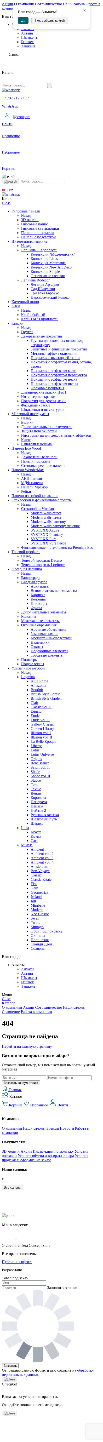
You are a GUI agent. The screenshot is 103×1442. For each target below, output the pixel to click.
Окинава (38, 935)
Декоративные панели (39, 457)
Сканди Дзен (41, 944)
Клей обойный (33, 315)
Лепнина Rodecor (35, 280)
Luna (25, 828)
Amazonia (38, 685)
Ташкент (28, 46)
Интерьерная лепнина (29, 241)
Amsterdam (39, 866)
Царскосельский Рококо (50, 297)
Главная (15, 1090)
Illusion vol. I (41, 733)
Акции (7, 4)
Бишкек (27, 42)
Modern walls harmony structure (55, 526)
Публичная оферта (17, 1262)
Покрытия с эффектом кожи (53, 371)
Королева (38, 797)
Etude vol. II (40, 720)
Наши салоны (74, 4)
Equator (37, 711)
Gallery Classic (42, 724)
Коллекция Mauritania (48, 263)
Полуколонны (32, 664)
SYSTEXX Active (45, 530)
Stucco (36, 780)
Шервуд (37, 823)
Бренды (52, 1128)
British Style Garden (46, 698)
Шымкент (29, 37)
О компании (24, 4)
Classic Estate (41, 879)
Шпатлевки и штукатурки (42, 409)
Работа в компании (36, 1012)
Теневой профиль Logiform (43, 565)
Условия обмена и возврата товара (46, 1156)
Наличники (40, 642)
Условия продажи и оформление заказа (45, 1158)
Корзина (15, 1105)
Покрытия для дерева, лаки (43, 401)
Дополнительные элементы (43, 612)
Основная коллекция (48, 276)
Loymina (28, 677)
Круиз (36, 836)
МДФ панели (32, 483)
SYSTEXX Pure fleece (48, 543)
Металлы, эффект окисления (54, 353)
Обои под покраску (47, 931)
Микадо (37, 927)
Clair (34, 703)
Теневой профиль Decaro (41, 560)
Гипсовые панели (25, 211)
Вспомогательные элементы (54, 591)
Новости (67, 1128)
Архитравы (40, 586)
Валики (27, 422)
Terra (35, 785)
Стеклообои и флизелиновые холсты (41, 500)
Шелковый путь (44, 819)
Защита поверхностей (39, 431)
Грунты (27, 332)
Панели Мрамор (34, 487)
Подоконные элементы (49, 651)
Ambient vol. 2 (42, 854)
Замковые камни (44, 634)
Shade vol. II (40, 776)
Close (6, 203)
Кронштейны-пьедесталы (51, 638)
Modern (37, 910)
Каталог (8, 1003)
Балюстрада (30, 578)
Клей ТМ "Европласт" (39, 319)
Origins (36, 759)
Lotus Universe (42, 754)
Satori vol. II (40, 767)
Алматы (27, 969)
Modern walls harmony (48, 522)
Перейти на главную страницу (27, 1046)
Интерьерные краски (38, 397)
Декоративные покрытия (41, 336)
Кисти (26, 440)
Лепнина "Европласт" (39, 250)
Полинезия (40, 940)
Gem (34, 888)
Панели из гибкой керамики (34, 496)
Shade (35, 772)
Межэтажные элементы (40, 621)
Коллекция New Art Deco (51, 267)
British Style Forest (45, 694)
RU (4, 190)
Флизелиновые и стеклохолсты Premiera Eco (57, 547)
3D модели (11, 1151)
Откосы (37, 647)
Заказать (10, 1366)
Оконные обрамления (39, 625)
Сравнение (11, 1012)
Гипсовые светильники (40, 228)
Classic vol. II (41, 707)
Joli (33, 901)
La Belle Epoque (43, 741)
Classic (36, 875)
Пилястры (39, 603)
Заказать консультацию (21, 1083)
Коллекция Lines (44, 259)
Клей (15, 306)
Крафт (36, 832)
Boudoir (37, 690)
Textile (36, 789)
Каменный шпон (25, 302)
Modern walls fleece (46, 517)
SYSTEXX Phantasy (47, 534)
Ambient (37, 849)
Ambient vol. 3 (42, 858)
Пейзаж (37, 806)
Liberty (36, 746)
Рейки (26, 491)
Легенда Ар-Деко (45, 284)
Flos (34, 884)
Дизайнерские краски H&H (43, 392)
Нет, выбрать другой (50, 20)
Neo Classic (40, 914)
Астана (27, 33)
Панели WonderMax (27, 470)
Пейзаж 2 (38, 810)
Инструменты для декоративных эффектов (56, 435)
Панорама (39, 802)
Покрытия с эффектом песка (54, 379)
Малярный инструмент (30, 414)
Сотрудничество (48, 4)
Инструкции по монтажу (53, 1151)
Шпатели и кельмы (36, 444)
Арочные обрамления (48, 629)
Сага (34, 841)
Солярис (38, 948)
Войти (62, 1105)
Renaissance (40, 763)
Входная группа (34, 582)
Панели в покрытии (37, 233)
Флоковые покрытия (47, 388)
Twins (35, 923)
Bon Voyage (40, 871)
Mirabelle (38, 905)
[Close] (9, 1379)
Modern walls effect (46, 513)
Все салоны (12, 1187)
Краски (17, 323)
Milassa (27, 845)
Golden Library (42, 729)
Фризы (36, 608)
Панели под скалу (36, 461)
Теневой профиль (25, 552)
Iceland (36, 897)
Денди (36, 793)
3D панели (30, 220)
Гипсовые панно (34, 224)
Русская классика (45, 815)
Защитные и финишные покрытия (59, 349)
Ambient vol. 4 (42, 862)
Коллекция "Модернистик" (53, 254)
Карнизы (38, 595)
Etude (35, 716)
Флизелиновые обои (28, 668)
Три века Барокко (45, 293)
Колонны (38, 599)
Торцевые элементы (47, 655)
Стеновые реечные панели (43, 466)
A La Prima (39, 681)
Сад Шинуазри (43, 289)
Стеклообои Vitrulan (37, 509)
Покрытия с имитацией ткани (55, 358)
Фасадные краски (35, 405)
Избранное (39, 1105)
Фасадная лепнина (26, 569)
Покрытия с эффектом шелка (54, 384)
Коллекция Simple (45, 271)
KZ (11, 190)
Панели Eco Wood (26, 448)
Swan (35, 918)
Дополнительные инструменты (46, 427)
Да (23, 20)
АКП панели (31, 478)
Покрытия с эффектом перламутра (59, 375)
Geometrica (39, 892)
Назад (26, 215)
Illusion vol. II (41, 737)
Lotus (35, 750)
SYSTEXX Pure (43, 539)
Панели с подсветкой (38, 237)
